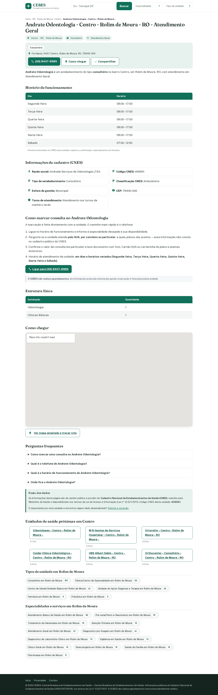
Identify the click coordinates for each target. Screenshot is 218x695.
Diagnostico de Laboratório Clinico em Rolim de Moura (60, 639)
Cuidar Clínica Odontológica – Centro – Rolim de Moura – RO (52, 555)
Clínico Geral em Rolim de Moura (48, 647)
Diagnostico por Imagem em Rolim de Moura (110, 631)
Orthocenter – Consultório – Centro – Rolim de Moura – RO (164, 555)
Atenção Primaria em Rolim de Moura (114, 623)
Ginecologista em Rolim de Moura (96, 647)
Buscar (124, 6)
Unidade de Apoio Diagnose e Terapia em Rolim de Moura (132, 588)
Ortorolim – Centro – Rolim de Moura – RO (164, 533)
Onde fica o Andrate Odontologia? (53, 482)
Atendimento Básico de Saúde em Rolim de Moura (58, 615)
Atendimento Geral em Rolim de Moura (51, 631)
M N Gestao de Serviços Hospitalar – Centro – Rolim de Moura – (109, 535)
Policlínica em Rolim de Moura (89, 596)
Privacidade (40, 680)
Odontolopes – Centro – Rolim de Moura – (54, 533)
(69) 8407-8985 (46, 61)
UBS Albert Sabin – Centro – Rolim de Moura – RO (107, 555)
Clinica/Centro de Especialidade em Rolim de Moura (106, 580)
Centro (58, 19)
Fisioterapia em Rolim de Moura (47, 655)
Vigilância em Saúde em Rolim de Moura (124, 639)
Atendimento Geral (100, 38)
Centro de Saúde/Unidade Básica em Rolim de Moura (59, 588)
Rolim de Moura (45, 19)
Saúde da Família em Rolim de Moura (147, 647)
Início (28, 19)
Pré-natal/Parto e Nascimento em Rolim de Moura (125, 615)
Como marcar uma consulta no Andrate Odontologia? (66, 454)
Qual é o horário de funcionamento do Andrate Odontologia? (70, 473)
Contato (53, 680)
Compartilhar (107, 61)
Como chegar (77, 61)
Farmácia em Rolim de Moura (46, 596)
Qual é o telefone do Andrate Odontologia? (59, 463)
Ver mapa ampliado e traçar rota (55, 433)
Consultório (76, 38)
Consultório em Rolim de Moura (48, 580)
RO (34, 19)
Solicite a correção (118, 508)
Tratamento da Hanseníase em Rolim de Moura (56, 623)
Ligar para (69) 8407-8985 (50, 269)
